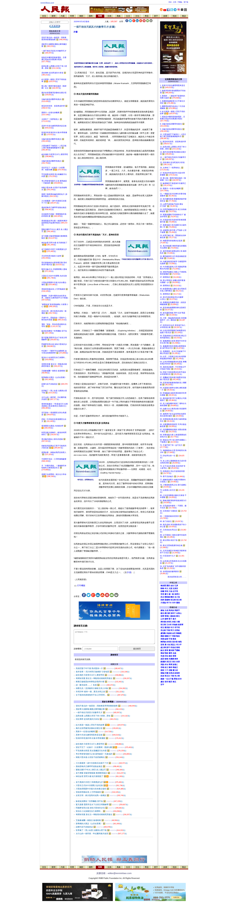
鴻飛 (180, 642)
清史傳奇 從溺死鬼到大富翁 (97, 719)
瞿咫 (170, 653)
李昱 (162, 594)
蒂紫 (174, 636)
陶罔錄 (163, 642)
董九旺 (175, 670)
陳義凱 (179, 633)
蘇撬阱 (163, 662)
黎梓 (170, 667)
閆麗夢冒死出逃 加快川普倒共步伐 (100, 808)
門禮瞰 (177, 650)
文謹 (170, 588)
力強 (170, 591)
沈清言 (175, 588)
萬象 (119, 16)
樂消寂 (167, 627)
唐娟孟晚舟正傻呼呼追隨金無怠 (99, 766)
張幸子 (173, 613)
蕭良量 (171, 650)
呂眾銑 (177, 630)
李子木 (169, 603)
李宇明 (177, 627)
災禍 (109, 16)
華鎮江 (175, 667)
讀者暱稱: (78, 649)
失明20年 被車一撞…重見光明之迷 (100, 692)
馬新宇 (177, 610)
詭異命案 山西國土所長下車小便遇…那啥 (103, 716)
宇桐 (168, 630)
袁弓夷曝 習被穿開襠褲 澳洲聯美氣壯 (101, 773)
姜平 (168, 647)
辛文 (166, 588)
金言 (174, 633)
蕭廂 (178, 603)
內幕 (63, 16)
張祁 (166, 682)
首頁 (44, 16)
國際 (91, 16)
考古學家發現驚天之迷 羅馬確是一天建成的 (104, 754)
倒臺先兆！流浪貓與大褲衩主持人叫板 (102, 688)
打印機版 (81, 585)
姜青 (166, 650)
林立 (166, 667)
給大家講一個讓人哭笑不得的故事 (101, 725)
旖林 (170, 656)
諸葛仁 (175, 664)
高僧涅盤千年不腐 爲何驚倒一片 (99, 668)
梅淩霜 (163, 586)
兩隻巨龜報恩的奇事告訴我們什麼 (100, 682)
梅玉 (174, 682)
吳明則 (169, 642)
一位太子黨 (169, 679)
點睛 (166, 639)
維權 (165, 16)
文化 (137, 16)
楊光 (162, 613)
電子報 (186, 2)
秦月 (174, 619)
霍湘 (176, 679)
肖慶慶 (171, 659)
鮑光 (162, 650)
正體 (174, 2)
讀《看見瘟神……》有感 (95, 685)
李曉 (162, 667)
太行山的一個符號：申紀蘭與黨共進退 (101, 834)
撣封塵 (163, 622)
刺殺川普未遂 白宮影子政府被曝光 (100, 757)
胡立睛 (163, 625)
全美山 (179, 613)
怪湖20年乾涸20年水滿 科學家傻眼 (100, 738)
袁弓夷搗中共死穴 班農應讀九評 (100, 782)
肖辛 (174, 603)
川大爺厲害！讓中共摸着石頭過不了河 (102, 763)
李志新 (163, 630)
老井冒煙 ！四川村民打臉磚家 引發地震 (102, 672)
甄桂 (178, 636)
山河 (162, 619)
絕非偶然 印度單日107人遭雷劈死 (100, 675)
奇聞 (100, 16)
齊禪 (170, 664)
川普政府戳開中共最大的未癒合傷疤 (101, 789)
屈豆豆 (169, 662)
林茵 (174, 622)
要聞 (53, 16)
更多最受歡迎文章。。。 (177, 577)
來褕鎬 (175, 625)
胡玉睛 (173, 600)
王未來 (169, 625)
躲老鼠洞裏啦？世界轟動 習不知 (99, 801)
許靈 (76, 32)
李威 (162, 656)
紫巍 (162, 673)
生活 (128, 16)
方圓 (178, 622)
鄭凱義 (167, 597)
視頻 (174, 16)
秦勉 (162, 610)
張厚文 (177, 594)
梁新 (162, 670)
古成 (166, 610)
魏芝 (170, 682)
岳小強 (177, 597)
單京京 (167, 676)
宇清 (170, 639)
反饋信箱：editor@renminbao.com (114, 873)
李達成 (173, 647)
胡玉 (162, 627)
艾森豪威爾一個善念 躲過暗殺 (98, 820)
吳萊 (178, 662)
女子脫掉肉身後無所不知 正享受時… (101, 695)
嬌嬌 (162, 679)
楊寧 (166, 619)
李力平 (179, 645)
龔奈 (172, 597)
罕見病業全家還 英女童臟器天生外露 (101, 751)
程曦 (162, 591)
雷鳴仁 (167, 616)
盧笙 (162, 682)
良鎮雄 (169, 633)
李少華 (177, 676)
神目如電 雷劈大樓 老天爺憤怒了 (100, 776)
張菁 (162, 616)
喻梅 (166, 659)
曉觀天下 (168, 636)
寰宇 (156, 16)
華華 (174, 656)
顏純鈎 (173, 616)
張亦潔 (175, 642)
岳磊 (174, 653)
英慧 (162, 639)
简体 (170, 2)
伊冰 (166, 664)
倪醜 (170, 670)
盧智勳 (163, 633)
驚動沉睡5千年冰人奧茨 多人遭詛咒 (100, 770)
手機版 (180, 2)
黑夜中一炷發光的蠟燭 (94, 732)
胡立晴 (179, 600)
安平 (162, 684)
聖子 (170, 619)
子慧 (172, 676)
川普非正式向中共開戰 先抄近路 (100, 785)
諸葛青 (177, 673)
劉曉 (162, 588)
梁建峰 (167, 600)
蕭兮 (166, 594)
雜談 (184, 16)
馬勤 (162, 664)
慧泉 (174, 639)
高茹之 (173, 645)
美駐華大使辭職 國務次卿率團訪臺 (100, 709)
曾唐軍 (180, 625)
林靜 (162, 600)
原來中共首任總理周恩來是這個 (98, 735)
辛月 (172, 627)
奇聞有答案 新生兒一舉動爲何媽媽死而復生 (104, 678)
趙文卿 (163, 647)
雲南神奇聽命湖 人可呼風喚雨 (98, 792)
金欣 (172, 586)
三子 (166, 670)
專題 (147, 16)
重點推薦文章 (54, 31)
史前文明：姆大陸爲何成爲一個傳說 (101, 795)
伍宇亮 (175, 591)
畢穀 (162, 636)
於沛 (180, 679)
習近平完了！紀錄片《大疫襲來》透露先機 (105, 747)
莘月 (172, 630)
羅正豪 (167, 613)
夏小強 (167, 645)
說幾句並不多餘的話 (94, 827)
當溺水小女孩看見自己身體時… (99, 811)
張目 (174, 662)
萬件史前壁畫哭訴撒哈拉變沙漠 (98, 728)
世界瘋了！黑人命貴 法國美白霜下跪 (100, 830)
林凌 (162, 676)
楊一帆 (171, 594)
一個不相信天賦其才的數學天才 (99, 712)
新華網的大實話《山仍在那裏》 (99, 824)
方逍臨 (163, 603)
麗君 (168, 586)
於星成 (171, 673)
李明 (166, 591)
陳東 (176, 659)
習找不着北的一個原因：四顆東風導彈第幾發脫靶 (106, 706)
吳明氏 (169, 622)
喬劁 (162, 653)
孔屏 (176, 586)
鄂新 (166, 653)
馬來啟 (171, 610)
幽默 (81, 16)
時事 (72, 16)
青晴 (178, 647)
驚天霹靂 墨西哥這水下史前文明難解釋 (102, 805)
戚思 (162, 659)
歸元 (178, 616)
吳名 (162, 597)
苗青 (162, 645)
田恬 (166, 656)
